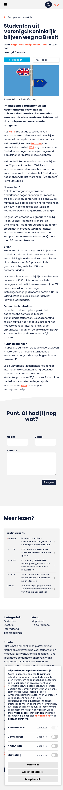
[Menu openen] (5, 4)
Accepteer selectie (33, 772)
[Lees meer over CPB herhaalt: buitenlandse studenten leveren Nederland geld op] (31, 552)
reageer (17, 60)
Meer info (42, 727)
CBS (31, 147)
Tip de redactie (40, 625)
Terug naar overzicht (20, 17)
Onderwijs (10, 621)
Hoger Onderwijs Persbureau (29, 44)
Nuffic (12, 131)
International (11, 629)
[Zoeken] (48, 4)
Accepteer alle (33, 779)
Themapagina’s (13, 633)
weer (24, 385)
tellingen (36, 143)
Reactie (12, 450)
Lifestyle (9, 625)
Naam (11, 437)
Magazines (37, 621)
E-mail (39, 437)
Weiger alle (33, 764)
